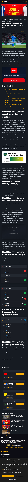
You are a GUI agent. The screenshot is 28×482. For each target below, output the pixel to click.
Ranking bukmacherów (5, 454)
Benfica (7, 281)
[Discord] (4, 437)
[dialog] (14, 470)
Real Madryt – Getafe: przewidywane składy (15, 108)
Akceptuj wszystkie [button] (7, 476)
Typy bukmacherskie (9, 19)
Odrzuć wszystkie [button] (20, 476)
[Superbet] (5, 374)
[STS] (5, 384)
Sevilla (7, 299)
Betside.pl (4, 19)
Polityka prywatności (19, 447)
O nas (6, 447)
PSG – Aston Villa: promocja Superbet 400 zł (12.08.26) (17, 426)
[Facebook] (2, 437)
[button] (24, 2)
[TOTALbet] (5, 404)
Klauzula (11, 447)
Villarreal (7, 305)
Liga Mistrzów (7, 275)
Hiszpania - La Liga (8, 266)
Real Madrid (6, 319)
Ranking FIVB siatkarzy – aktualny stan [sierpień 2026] (17, 431)
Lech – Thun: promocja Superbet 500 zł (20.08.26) (18, 421)
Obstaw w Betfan (16, 159)
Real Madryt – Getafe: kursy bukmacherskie (15, 98)
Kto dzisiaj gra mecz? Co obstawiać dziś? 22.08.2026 (17, 416)
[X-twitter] (7, 437)
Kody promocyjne (4, 457)
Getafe (7, 272)
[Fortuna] (5, 394)
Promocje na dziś (4, 453)
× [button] (26, 459)
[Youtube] (9, 437)
